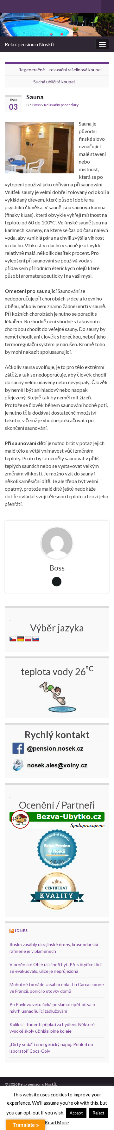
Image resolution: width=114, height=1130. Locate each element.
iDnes (21, 930)
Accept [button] (76, 1112)
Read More (57, 1122)
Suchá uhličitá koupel (54, 81)
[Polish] (28, 639)
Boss (36, 104)
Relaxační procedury (61, 104)
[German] (20, 639)
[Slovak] (35, 639)
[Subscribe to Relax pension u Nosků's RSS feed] (8, 5)
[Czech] (13, 639)
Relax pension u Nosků (29, 44)
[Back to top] (100, 1116)
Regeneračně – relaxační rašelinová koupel (60, 69)
